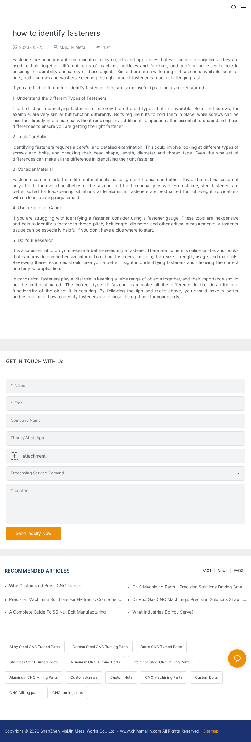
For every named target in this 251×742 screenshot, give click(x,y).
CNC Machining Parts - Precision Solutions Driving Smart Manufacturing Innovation (189, 586)
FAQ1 (206, 570)
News (222, 570)
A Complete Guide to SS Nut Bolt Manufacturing (57, 611)
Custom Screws (83, 677)
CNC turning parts (67, 692)
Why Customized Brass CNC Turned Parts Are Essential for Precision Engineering (48, 585)
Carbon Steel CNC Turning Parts (100, 646)
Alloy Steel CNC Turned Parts (34, 646)
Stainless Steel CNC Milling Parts (161, 662)
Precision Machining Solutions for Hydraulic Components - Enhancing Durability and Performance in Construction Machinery (66, 599)
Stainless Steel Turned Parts (33, 662)
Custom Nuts (121, 677)
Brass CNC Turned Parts (161, 646)
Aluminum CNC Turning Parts (95, 662)
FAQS (238, 570)
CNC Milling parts (24, 692)
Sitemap (211, 731)
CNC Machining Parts (163, 677)
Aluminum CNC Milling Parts (33, 677)
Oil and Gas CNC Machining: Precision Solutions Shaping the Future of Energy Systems (189, 599)
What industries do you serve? (163, 611)
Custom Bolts (206, 677)
